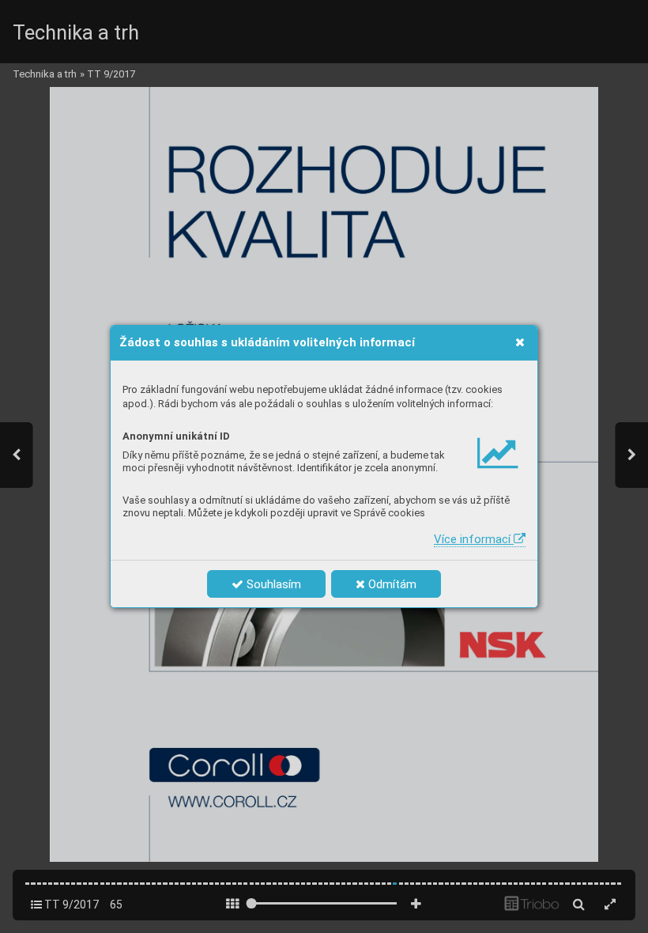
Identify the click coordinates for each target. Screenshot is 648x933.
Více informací (474, 539)
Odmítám (390, 584)
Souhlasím (272, 584)
